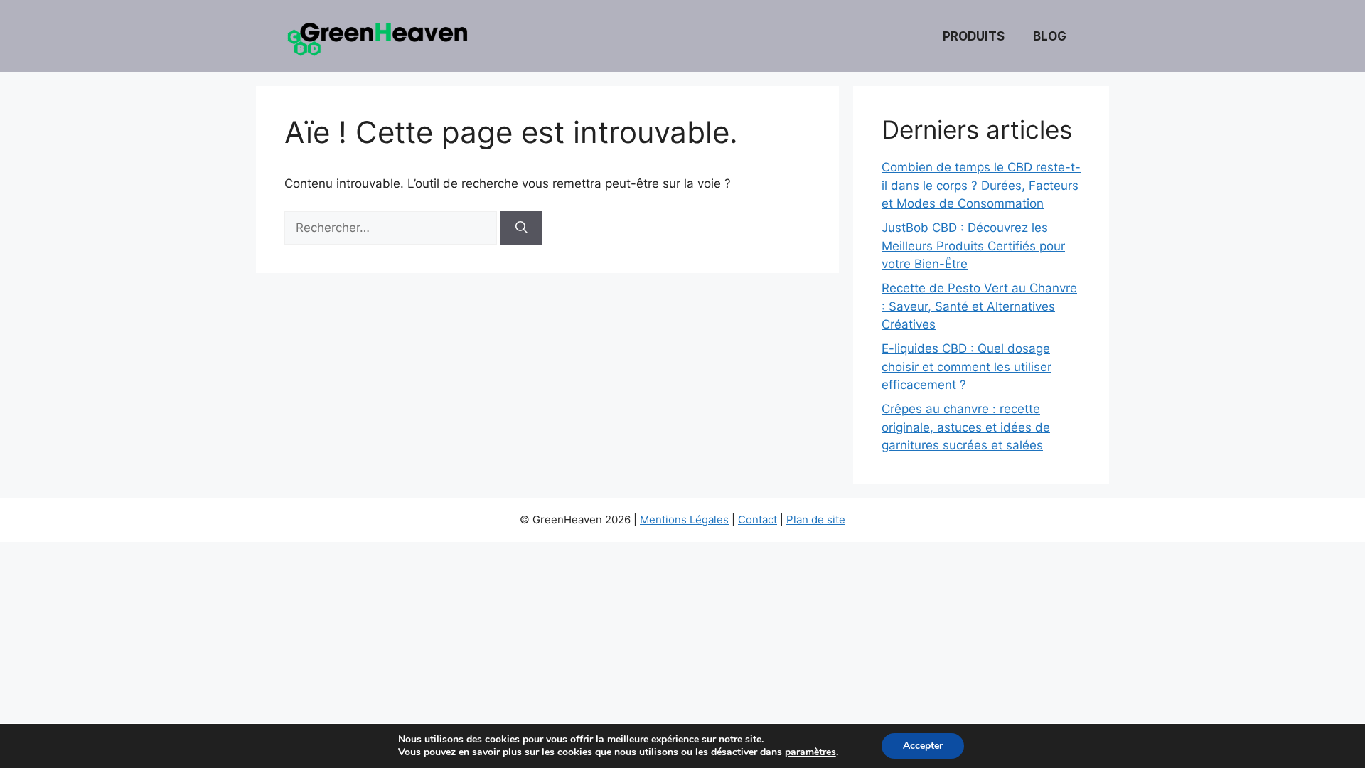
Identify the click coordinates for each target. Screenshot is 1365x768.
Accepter (923, 745)
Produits (974, 36)
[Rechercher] (521, 228)
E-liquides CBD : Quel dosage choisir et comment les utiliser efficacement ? (966, 366)
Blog (1049, 36)
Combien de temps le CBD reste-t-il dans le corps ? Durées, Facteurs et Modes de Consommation (981, 185)
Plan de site (815, 519)
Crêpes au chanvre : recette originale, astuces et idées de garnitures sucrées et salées (966, 427)
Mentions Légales (684, 519)
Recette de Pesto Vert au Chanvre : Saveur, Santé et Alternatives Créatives (979, 306)
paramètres (810, 752)
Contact (757, 519)
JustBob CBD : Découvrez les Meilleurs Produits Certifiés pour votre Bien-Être (973, 245)
